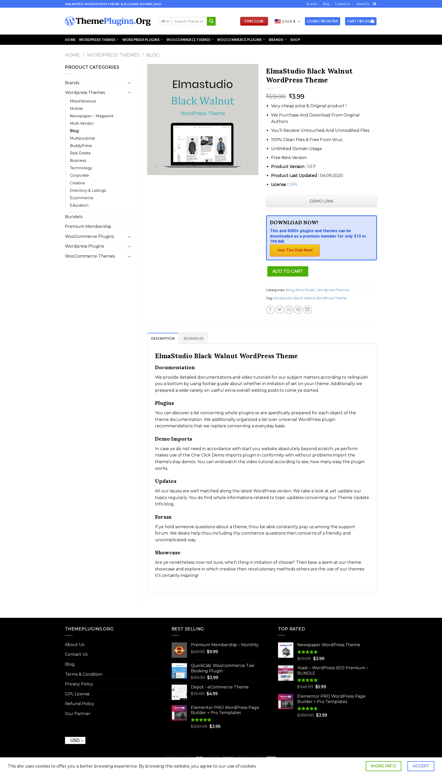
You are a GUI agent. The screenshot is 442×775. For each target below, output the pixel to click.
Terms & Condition (83, 674)
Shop (295, 40)
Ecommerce (81, 198)
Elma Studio (305, 290)
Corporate (79, 175)
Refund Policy (79, 703)
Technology (81, 168)
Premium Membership (88, 226)
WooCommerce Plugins (239, 40)
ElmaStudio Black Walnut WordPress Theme (310, 298)
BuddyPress (81, 145)
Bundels (73, 216)
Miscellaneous (83, 101)
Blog (326, 4)
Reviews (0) (193, 338)
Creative (77, 183)
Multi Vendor (82, 123)
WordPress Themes (97, 40)
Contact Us (342, 4)
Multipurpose (82, 138)
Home (70, 40)
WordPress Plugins (141, 40)
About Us (362, 4)
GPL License (77, 694)
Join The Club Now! (295, 250)
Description (163, 338)
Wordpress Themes (113, 55)
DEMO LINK (321, 201)
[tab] (163, 338)
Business (78, 160)
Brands (312, 4)
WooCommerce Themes (188, 40)
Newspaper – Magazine (92, 116)
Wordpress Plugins (84, 246)
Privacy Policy (79, 684)
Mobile (76, 108)
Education (79, 205)
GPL (293, 184)
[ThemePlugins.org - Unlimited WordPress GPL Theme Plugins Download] (108, 21)
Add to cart (287, 271)
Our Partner (78, 713)
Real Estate (80, 153)
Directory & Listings (88, 190)
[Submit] (211, 21)
